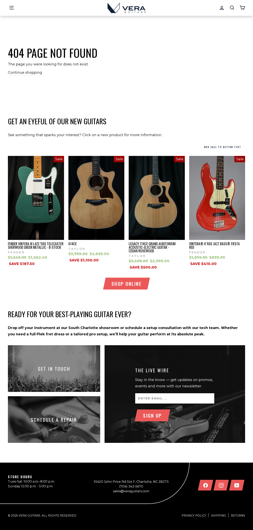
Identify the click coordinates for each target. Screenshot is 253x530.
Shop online (126, 283)
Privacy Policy (194, 515)
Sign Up (152, 415)
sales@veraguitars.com (131, 491)
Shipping (218, 515)
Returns (238, 515)
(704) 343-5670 (131, 486)
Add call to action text (222, 147)
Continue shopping (25, 72)
